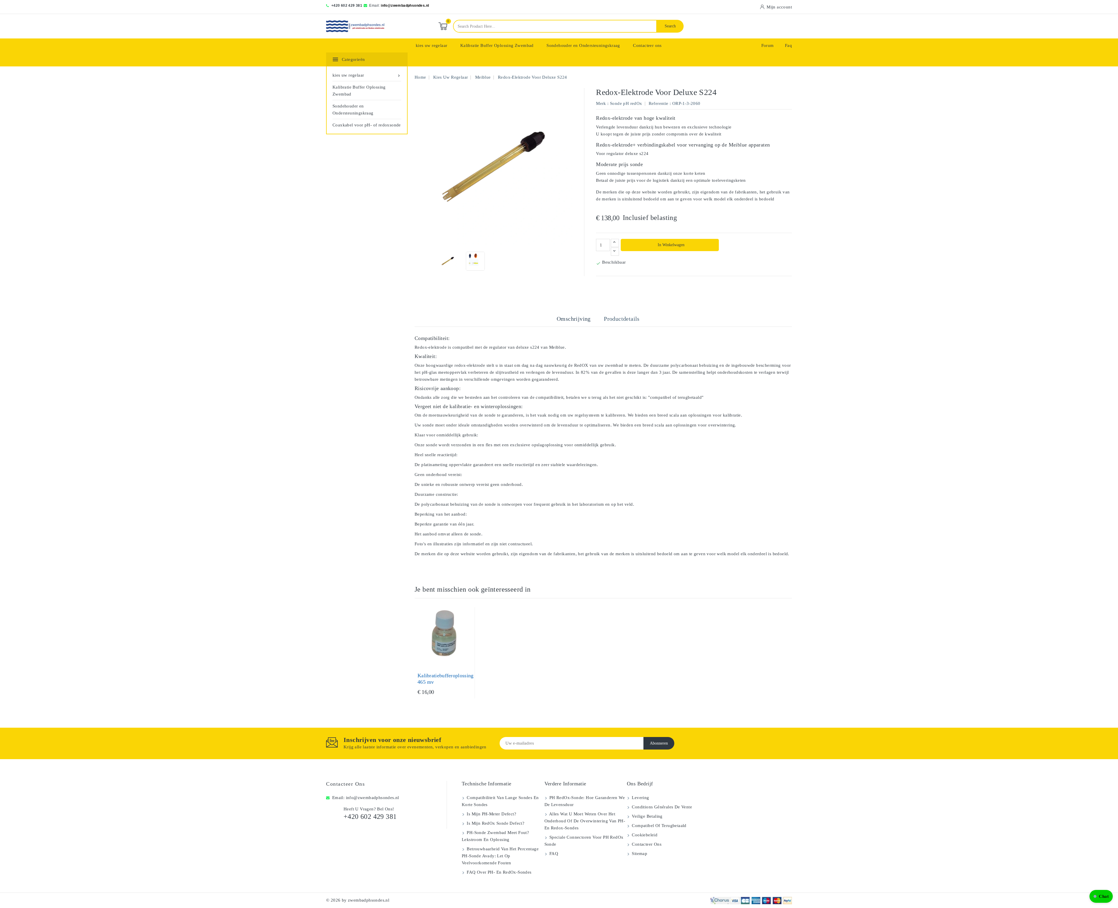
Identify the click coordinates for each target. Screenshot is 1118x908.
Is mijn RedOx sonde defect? (495, 823)
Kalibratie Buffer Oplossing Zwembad (497, 45)
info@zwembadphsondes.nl (405, 5)
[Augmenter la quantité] (615, 243)
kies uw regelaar (431, 45)
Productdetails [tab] (622, 318)
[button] (1101, 896)
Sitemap (639, 853)
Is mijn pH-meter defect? (491, 814)
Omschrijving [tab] (574, 318)
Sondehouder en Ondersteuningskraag (583, 45)
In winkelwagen (670, 245)
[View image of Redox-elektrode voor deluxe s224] (447, 261)
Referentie (658, 103)
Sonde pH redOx (626, 103)
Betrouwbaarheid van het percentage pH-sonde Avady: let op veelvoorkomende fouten (500, 856)
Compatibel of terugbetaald (659, 825)
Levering (640, 797)
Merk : (602, 103)
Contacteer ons (647, 45)
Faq (788, 45)
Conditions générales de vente (661, 807)
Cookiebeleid (644, 835)
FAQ (553, 853)
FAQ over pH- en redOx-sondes (499, 872)
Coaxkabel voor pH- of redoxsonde (366, 125)
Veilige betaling (647, 816)
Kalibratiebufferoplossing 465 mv (446, 679)
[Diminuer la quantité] (615, 252)
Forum (767, 45)
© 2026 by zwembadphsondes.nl (357, 900)
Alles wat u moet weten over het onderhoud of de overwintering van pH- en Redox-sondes (584, 821)
